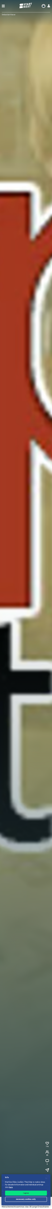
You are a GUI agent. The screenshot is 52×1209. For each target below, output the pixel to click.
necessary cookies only (26, 1199)
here (11, 1187)
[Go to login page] (48, 6)
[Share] (47, 1170)
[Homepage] (26, 5)
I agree (26, 1193)
